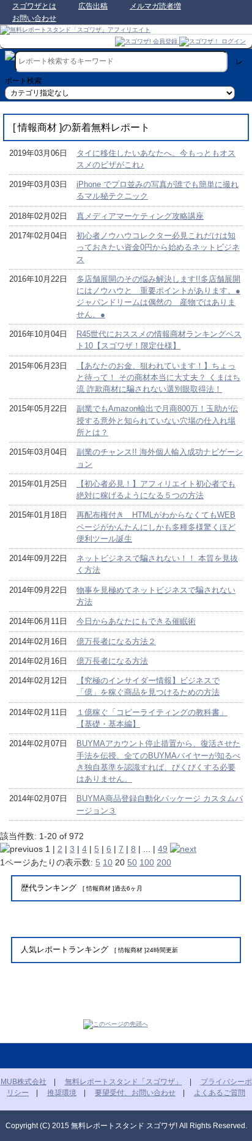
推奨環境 (61, 1092)
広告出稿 (93, 6)
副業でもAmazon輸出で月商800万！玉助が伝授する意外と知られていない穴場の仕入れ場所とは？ (157, 420)
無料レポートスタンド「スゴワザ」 (123, 1081)
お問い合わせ (34, 18)
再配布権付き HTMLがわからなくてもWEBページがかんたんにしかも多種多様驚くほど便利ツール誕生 (155, 526)
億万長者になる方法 (112, 661)
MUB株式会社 (23, 1081)
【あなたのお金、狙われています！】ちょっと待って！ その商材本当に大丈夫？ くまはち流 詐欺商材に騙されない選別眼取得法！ (158, 377)
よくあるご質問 (219, 1092)
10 (108, 862)
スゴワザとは (34, 6)
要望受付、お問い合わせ (135, 1092)
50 (132, 862)
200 (164, 862)
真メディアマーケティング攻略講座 (140, 216)
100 (146, 862)
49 (163, 849)
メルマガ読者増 (155, 6)
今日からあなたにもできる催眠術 (136, 621)
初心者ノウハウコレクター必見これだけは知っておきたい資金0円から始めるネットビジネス (158, 247)
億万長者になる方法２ (116, 641)
